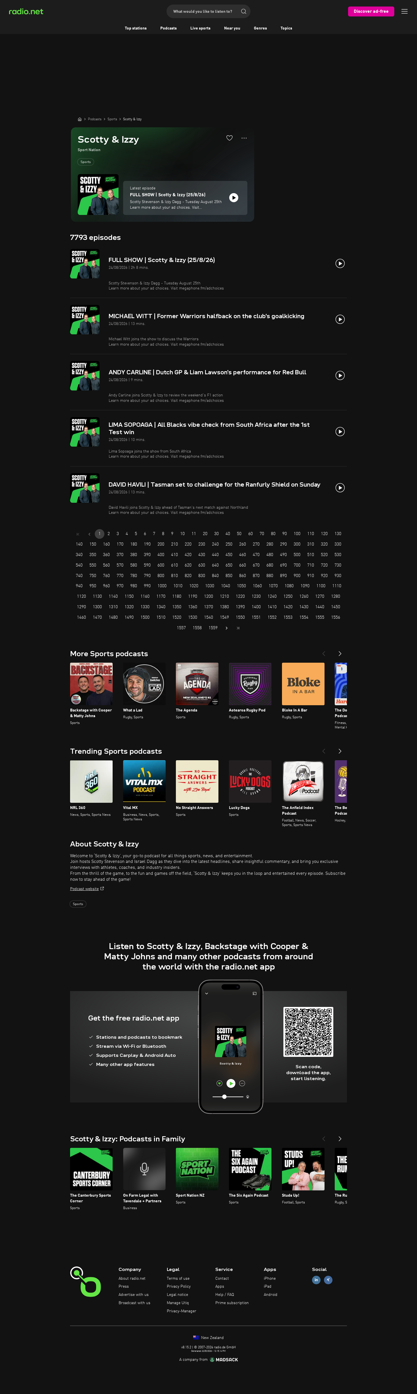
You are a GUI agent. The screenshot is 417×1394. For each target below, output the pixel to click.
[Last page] (238, 628)
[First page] (78, 534)
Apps (219, 1287)
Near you (232, 28)
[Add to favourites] (229, 137)
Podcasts (168, 28)
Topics (286, 28)
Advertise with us (134, 1295)
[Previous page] (89, 534)
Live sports (200, 28)
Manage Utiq (178, 1303)
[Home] (79, 119)
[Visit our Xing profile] (328, 1280)
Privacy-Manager (181, 1311)
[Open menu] (404, 11)
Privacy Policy (179, 1287)
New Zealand (212, 1338)
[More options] (244, 138)
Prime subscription (232, 1303)
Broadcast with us (134, 1303)
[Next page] (226, 628)
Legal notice (177, 1295)
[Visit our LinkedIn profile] (316, 1280)
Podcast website (84, 889)
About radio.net (132, 1279)
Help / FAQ (224, 1295)
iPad (267, 1287)
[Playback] (233, 197)
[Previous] (323, 651)
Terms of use (178, 1279)
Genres (260, 28)
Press (124, 1287)
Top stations (136, 28)
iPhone (270, 1279)
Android (270, 1295)
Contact (222, 1279)
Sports (86, 162)
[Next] (340, 651)
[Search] (243, 11)
